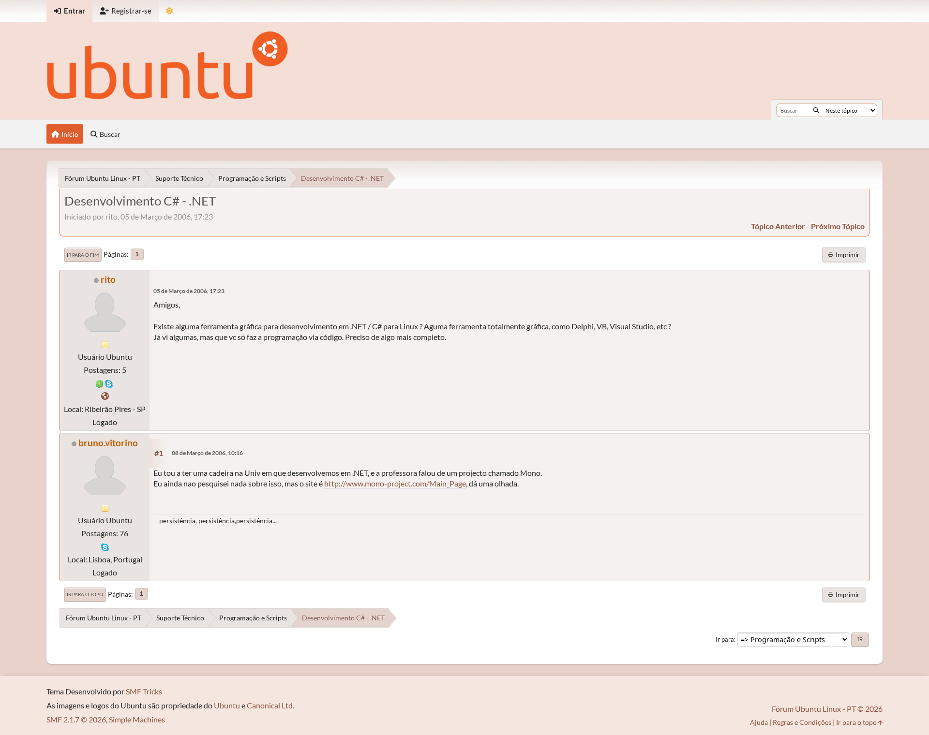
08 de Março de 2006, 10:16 (207, 453)
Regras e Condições (802, 722)
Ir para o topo (85, 594)
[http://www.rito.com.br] (105, 395)
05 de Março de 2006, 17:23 (189, 291)
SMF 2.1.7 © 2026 (76, 719)
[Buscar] (816, 110)
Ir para (725, 639)
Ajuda (759, 722)
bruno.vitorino (108, 442)
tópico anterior (778, 226)
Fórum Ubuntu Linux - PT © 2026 (827, 708)
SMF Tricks (144, 691)
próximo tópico (838, 226)
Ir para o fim (83, 255)
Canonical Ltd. (270, 705)
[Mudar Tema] (169, 11)
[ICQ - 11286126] (100, 382)
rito (108, 279)
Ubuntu (227, 705)
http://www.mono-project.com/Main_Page (395, 483)
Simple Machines (137, 719)
